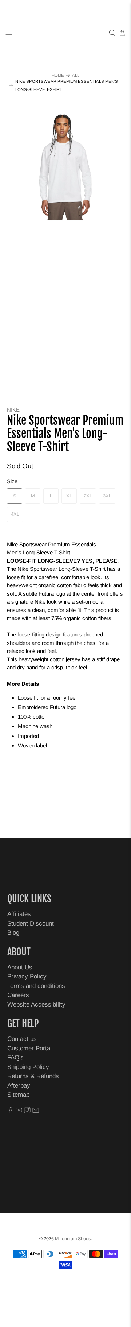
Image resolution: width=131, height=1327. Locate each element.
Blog (13, 932)
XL (69, 496)
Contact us (22, 1038)
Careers (18, 995)
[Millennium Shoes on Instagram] (27, 1111)
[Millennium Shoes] (65, 33)
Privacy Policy (27, 976)
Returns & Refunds (33, 1076)
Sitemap (18, 1094)
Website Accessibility (36, 1004)
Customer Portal (29, 1048)
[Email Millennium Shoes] (35, 1111)
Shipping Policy (28, 1066)
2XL (88, 496)
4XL (15, 514)
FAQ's (15, 1057)
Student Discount (30, 923)
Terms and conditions (36, 985)
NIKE (13, 410)
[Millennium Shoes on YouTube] (19, 1111)
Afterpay (18, 1085)
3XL (107, 496)
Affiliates (19, 914)
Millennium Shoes (73, 1238)
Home (58, 75)
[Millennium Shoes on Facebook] (10, 1111)
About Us (19, 967)
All (75, 75)
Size (12, 481)
